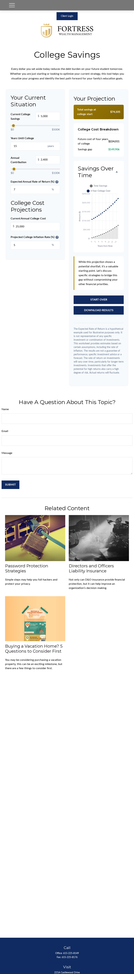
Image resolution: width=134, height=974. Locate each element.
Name (5, 409)
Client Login (67, 16)
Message (7, 453)
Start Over (98, 299)
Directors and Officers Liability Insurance (91, 568)
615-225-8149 (71, 953)
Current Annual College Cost (28, 218)
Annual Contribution (25, 160)
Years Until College (22, 138)
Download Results (98, 310)
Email (5, 431)
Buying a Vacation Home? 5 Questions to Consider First (34, 649)
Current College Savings (25, 116)
